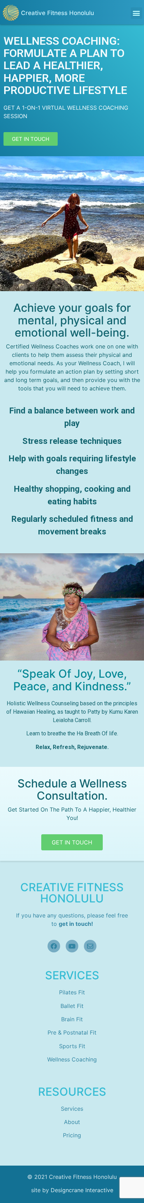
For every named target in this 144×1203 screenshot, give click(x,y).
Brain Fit (72, 1019)
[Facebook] (54, 946)
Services (72, 1108)
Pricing (72, 1135)
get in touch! (76, 923)
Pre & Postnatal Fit (72, 1032)
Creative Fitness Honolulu (57, 12)
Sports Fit (72, 1046)
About (72, 1121)
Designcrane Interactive (82, 1190)
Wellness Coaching (72, 1059)
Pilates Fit (72, 992)
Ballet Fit (72, 1005)
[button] (136, 13)
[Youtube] (72, 946)
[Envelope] (90, 946)
